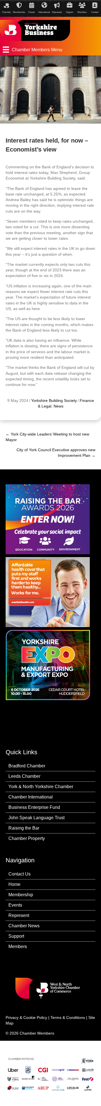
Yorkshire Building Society (54, 400)
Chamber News (24, 925)
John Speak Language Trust (36, 817)
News (58, 406)
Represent (18, 915)
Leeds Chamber (24, 776)
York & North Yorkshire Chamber (40, 786)
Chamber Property (26, 838)
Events (15, 905)
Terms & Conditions (67, 1017)
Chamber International (30, 797)
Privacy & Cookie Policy (26, 1017)
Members (17, 946)
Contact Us (19, 874)
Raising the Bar (23, 828)
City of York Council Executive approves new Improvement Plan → (56, 453)
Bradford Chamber (26, 765)
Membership (20, 894)
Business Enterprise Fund (34, 807)
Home (14, 884)
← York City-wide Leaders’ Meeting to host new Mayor (47, 437)
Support (16, 936)
